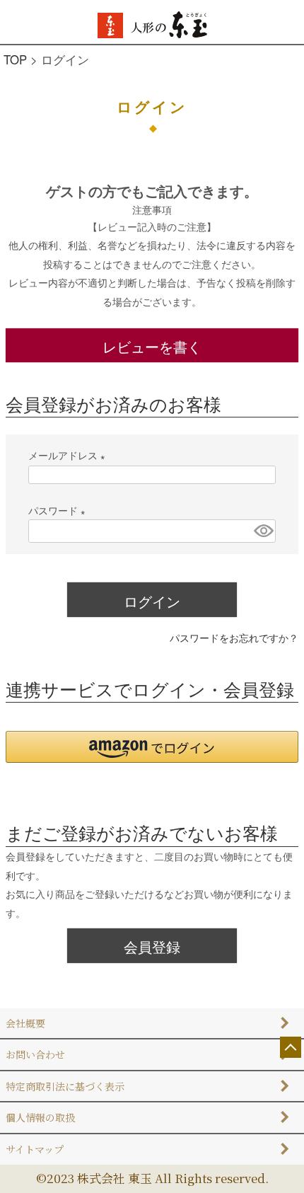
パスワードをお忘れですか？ (234, 637)
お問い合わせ (35, 1054)
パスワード (59, 510)
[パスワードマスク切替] (262, 531)
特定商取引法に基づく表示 (65, 1086)
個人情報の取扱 (40, 1117)
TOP (15, 59)
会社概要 (25, 1023)
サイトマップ (35, 1149)
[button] (152, 747)
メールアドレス (69, 455)
